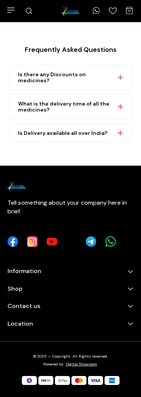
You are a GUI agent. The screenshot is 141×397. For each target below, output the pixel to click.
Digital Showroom (81, 364)
